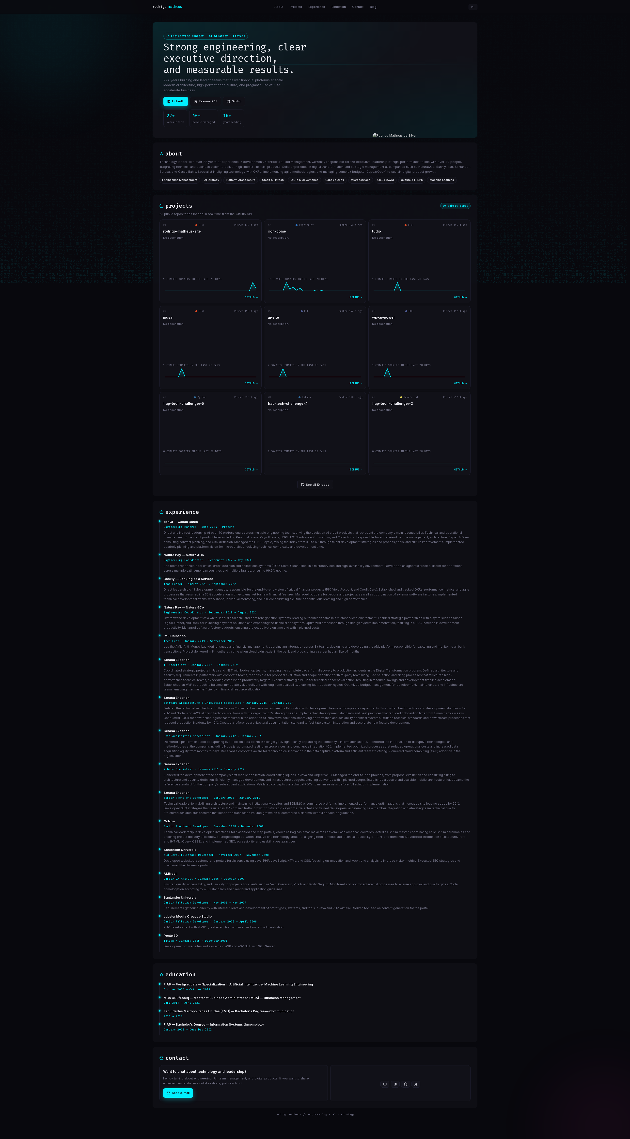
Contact (357, 7)
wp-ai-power (383, 317)
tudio (376, 231)
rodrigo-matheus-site (182, 231)
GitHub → (251, 297)
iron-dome (277, 231)
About (278, 7)
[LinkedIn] (395, 1084)
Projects (296, 7)
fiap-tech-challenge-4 (288, 404)
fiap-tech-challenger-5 (183, 404)
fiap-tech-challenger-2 (392, 404)
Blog (373, 7)
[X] (415, 1084)
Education (338, 7)
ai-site (273, 317)
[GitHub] (405, 1084)
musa (168, 317)
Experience (316, 7)
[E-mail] (384, 1084)
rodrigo (167, 6)
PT (473, 7)
